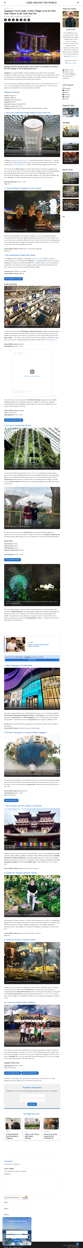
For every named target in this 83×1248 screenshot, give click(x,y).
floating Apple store (50, 339)
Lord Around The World (41, 2)
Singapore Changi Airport (19, 160)
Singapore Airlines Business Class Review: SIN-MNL (38, 645)
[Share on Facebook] (6, 19)
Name (6, 1202)
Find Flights (32, 659)
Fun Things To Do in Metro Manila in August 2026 (70, 132)
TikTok (66, 92)
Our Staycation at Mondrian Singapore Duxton (70, 179)
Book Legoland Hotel (30, 1073)
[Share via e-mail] (29, 19)
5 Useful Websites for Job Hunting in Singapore (12, 1136)
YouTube (67, 90)
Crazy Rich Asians (47, 994)
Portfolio (70, 1245)
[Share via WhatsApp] (22, 19)
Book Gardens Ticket (12, 559)
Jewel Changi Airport (19, 164)
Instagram (67, 88)
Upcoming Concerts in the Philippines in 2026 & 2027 (70, 159)
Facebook (67, 94)
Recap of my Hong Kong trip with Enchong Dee (50, 1136)
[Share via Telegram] (25, 19)
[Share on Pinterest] (18, 19)
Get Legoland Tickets (12, 1073)
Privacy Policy (75, 1247)
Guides (8, 1131)
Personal (47, 1131)
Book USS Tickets (11, 800)
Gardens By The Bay (32, 473)
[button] (78, 2)
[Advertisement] (32, 629)
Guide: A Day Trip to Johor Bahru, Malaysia (32, 1136)
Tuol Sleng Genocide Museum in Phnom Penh (70, 193)
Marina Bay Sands (37, 258)
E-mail (66, 99)
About (64, 1245)
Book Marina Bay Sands (13, 278)
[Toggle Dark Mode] (77, 1244)
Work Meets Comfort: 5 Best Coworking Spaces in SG (70, 205)
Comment (7, 1174)
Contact (69, 1247)
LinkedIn (66, 97)
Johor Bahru (28, 1052)
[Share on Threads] (14, 19)
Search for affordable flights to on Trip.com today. (24, 657)
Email (6, 1208)
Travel (6, 8)
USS (22, 780)
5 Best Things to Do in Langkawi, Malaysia (70, 146)
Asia (11, 8)
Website (6, 1214)
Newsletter (76, 1245)
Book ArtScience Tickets (13, 420)
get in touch (73, 56)
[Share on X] (10, 19)
